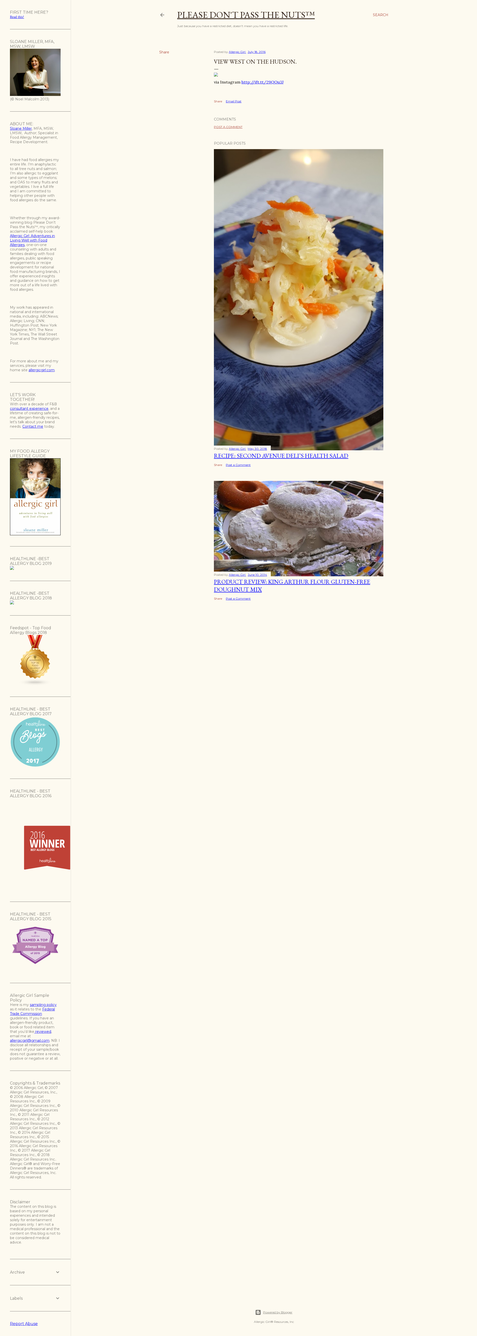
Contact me (32, 426)
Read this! (17, 17)
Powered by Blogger (277, 1312)
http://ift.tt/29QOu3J (262, 82)
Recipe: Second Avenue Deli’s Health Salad (281, 455)
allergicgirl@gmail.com (29, 1040)
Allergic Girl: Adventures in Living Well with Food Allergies (32, 240)
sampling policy (43, 1004)
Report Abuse (24, 1323)
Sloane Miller (21, 128)
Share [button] (164, 52)
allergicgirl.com (42, 370)
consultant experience (29, 408)
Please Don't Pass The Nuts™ (246, 15)
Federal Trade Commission (32, 1011)
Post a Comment (228, 127)
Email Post (233, 101)
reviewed (42, 1031)
